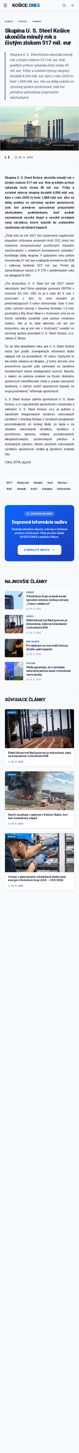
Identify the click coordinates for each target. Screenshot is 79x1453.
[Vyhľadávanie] (64, 5)
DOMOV (9, 22)
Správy (36, 22)
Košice (23, 22)
